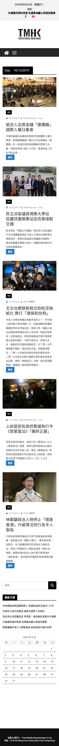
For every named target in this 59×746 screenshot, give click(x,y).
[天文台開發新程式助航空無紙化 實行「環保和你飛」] (29, 276)
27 (36, 674)
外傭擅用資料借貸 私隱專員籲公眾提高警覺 (31, 13)
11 (21, 661)
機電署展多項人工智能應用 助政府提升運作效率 (27, 627)
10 (13, 661)
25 (21, 674)
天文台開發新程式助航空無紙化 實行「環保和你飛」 (29, 310)
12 (29, 661)
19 (29, 668)
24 (13, 674)
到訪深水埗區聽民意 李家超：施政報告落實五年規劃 (29, 616)
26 (29, 674)
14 (44, 661)
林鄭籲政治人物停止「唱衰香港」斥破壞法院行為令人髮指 (29, 524)
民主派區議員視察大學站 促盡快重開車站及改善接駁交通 (29, 218)
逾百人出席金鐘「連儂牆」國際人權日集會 (29, 127)
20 (36, 668)
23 (6, 674)
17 (13, 668)
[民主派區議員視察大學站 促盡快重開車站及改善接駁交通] (29, 181)
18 (21, 668)
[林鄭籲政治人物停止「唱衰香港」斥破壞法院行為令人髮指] (29, 487)
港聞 (8, 112)
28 (44, 674)
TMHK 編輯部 (29, 301)
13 (36, 661)
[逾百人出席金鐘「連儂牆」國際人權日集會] (29, 92)
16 (6, 668)
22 (52, 668)
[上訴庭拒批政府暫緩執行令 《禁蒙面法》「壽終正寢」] (29, 394)
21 (44, 668)
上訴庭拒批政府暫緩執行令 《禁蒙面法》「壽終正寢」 (29, 428)
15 (52, 661)
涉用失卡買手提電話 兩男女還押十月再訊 (24, 611)
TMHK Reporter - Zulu (33, 118)
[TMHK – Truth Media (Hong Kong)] (6, 53)
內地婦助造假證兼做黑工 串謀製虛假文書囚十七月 (28, 605)
